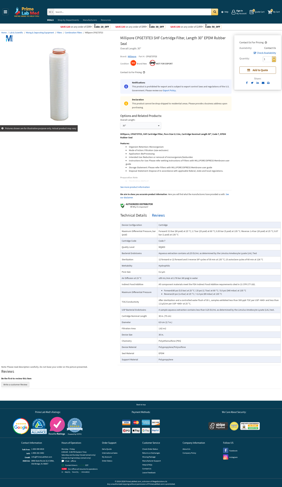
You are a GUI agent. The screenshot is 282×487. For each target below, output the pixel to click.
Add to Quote (260, 70)
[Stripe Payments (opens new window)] (218, 426)
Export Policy (169, 90)
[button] (265, 42)
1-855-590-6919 (37, 449)
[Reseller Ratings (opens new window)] (57, 426)
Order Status (107, 461)
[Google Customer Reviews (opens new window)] (21, 426)
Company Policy (189, 453)
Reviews (158, 215)
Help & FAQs (147, 464)
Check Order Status (150, 449)
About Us (186, 449)
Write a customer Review (15, 384)
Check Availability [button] (266, 52)
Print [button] (268, 82)
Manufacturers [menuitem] (90, 19)
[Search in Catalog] (214, 12)
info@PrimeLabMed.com (41, 457)
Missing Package (149, 457)
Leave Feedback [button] (149, 472)
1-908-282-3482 (37, 453)
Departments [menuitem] (68, 19)
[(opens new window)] (59, 123)
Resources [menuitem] (106, 19)
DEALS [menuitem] (50, 19)
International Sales (110, 453)
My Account (107, 457)
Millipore (132, 56)
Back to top (141, 404)
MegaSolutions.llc (159, 481)
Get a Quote (107, 449)
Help (226, 11)
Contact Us (146, 468)
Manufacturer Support (151, 461)
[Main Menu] (5, 12)
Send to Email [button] (263, 83)
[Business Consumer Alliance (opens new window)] (39, 426)
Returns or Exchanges (151, 453)
